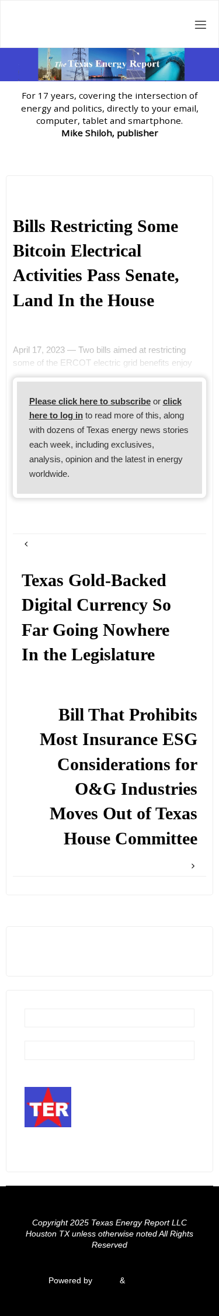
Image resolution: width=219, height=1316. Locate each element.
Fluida (104, 1280)
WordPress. (149, 1280)
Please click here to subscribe (90, 401)
